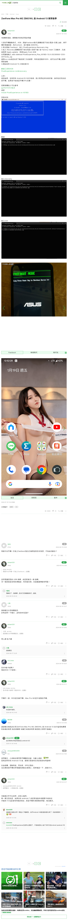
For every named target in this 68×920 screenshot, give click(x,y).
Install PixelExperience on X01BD (15, 92)
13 (16, 507)
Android (12, 14)
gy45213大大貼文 (8, 88)
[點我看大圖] (34, 115)
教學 (11, 507)
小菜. (7, 648)
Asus (17, 14)
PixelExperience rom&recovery (14, 71)
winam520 (10, 738)
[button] (4, 307)
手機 (7, 14)
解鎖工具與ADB (7, 69)
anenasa (9, 822)
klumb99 (9, 809)
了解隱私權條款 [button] (6, 912)
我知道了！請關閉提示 (34, 917)
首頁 (2, 14)
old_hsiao (9, 707)
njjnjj (7, 591)
